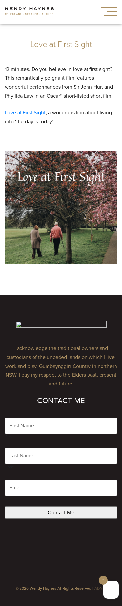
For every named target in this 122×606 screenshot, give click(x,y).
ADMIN (100, 588)
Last (9, 467)
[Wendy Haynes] (29, 12)
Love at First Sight (25, 112)
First (9, 437)
